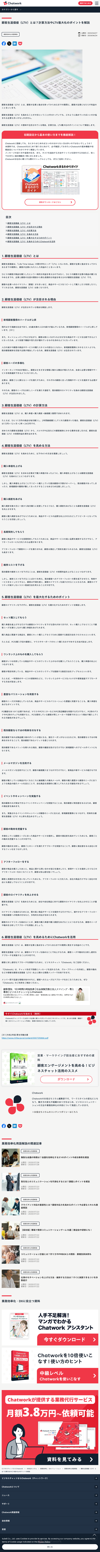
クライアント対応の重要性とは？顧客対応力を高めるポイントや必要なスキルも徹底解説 (59, 1206)
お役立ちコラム (32, 1468)
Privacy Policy (44, 1542)
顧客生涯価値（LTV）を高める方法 (22, 234)
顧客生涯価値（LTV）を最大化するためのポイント (29, 238)
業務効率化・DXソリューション (50, 1468)
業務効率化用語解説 (30, 1151)
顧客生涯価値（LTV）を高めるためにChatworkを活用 (31, 242)
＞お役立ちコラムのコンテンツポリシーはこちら (55, 1112)
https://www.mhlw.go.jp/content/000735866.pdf (25, 1038)
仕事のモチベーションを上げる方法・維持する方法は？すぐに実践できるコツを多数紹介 (59, 1278)
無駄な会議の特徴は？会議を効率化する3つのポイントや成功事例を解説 (55, 1157)
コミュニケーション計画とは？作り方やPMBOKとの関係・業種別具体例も (56, 1254)
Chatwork (12, 3)
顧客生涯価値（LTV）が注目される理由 (24, 227)
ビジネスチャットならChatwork (12, 1468)
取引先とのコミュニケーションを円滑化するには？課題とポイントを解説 (55, 1182)
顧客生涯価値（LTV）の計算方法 (21, 231)
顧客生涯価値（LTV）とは (18, 223)
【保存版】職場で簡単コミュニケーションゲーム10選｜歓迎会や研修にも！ (56, 1230)
